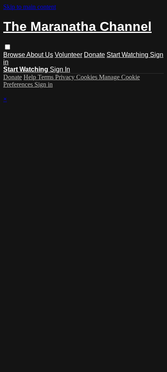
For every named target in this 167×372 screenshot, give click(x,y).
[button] (7, 47)
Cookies (87, 77)
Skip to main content (29, 6)
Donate (94, 54)
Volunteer (68, 54)
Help (31, 77)
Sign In (60, 69)
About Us (39, 54)
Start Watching (128, 54)
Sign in (43, 84)
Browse (14, 54)
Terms (46, 77)
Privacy (65, 77)
